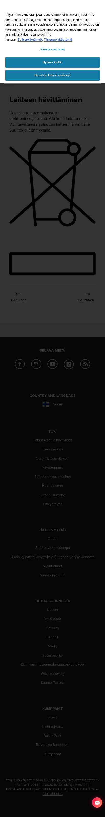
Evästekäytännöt (30, 39)
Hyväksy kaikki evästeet (52, 75)
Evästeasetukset (52, 49)
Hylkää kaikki (53, 62)
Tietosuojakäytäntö (58, 39)
